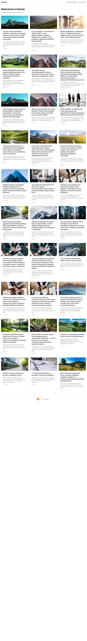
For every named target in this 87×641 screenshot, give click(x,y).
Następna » (46, 399)
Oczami (4, 2)
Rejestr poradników (72, 2)
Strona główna (82, 2)
